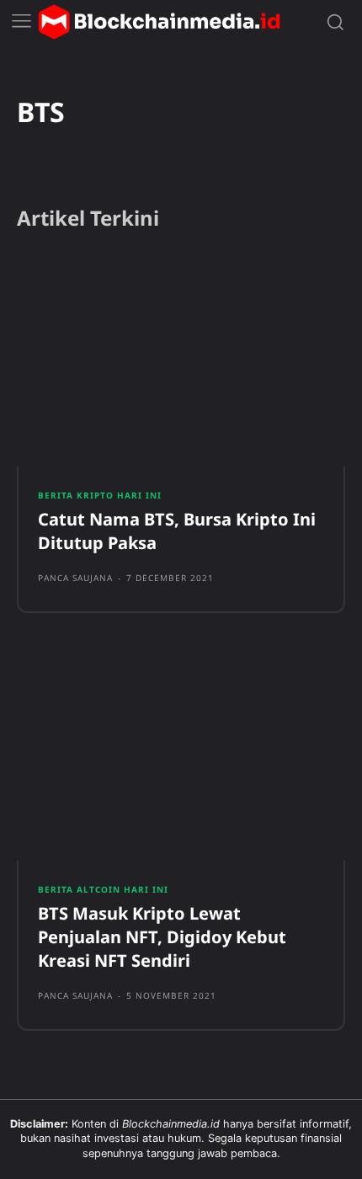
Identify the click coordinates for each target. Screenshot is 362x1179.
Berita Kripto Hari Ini (100, 495)
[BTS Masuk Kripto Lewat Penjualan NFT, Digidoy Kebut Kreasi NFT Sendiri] (181, 754)
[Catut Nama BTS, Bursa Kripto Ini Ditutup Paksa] (181, 360)
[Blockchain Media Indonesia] (159, 22)
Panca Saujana (75, 578)
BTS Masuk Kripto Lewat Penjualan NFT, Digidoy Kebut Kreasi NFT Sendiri (162, 937)
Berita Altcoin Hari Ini (103, 889)
